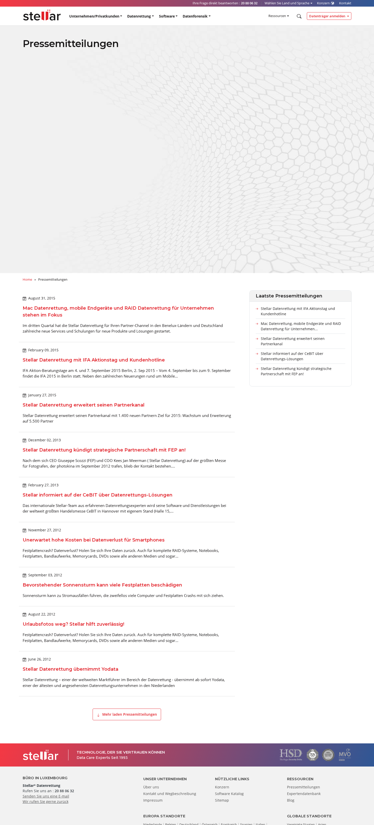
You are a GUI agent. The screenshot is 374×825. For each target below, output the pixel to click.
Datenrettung (139, 16)
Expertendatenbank (304, 793)
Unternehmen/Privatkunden (94, 16)
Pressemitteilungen (303, 787)
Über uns (151, 787)
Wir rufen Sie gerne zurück (45, 801)
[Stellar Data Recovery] (42, 15)
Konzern (222, 787)
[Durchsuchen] (298, 16)
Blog (290, 800)
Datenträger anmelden (327, 16)
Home (27, 279)
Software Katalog (229, 793)
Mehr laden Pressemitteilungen (129, 714)
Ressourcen (277, 15)
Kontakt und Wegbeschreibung (169, 793)
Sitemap (222, 800)
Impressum (153, 800)
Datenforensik (195, 16)
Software (167, 16)
